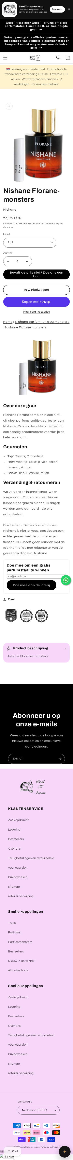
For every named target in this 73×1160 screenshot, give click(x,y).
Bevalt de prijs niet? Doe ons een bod (36, 274)
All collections (18, 970)
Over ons (14, 848)
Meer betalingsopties (36, 312)
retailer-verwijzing (21, 896)
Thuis (12, 923)
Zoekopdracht (18, 820)
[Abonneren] (60, 759)
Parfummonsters (20, 942)
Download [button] (57, 9)
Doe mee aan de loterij (31, 585)
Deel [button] (11, 599)
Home (8, 321)
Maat (6, 234)
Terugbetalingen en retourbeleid (31, 858)
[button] (5, 57)
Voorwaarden (17, 867)
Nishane (9, 209)
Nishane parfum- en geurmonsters (42, 321)
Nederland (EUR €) (34, 1110)
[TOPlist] (7, 1157)
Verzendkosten (26, 224)
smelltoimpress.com (30, 1147)
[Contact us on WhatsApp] (66, 580)
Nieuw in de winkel (21, 961)
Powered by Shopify (50, 1147)
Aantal (7, 253)
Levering (14, 829)
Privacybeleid (18, 877)
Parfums (14, 932)
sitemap (14, 886)
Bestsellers (16, 839)
